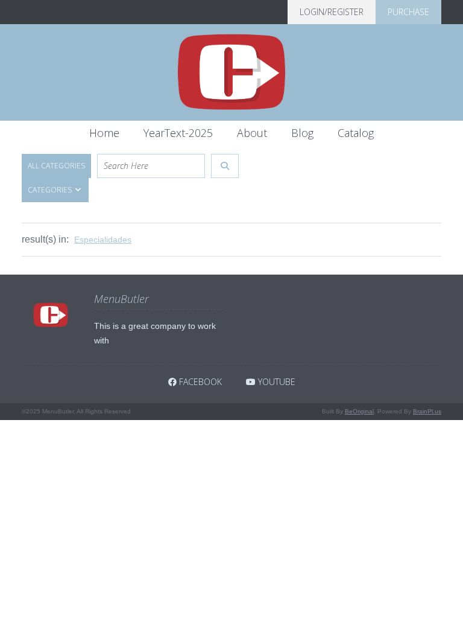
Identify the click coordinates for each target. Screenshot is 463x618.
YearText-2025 (178, 133)
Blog (302, 133)
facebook (199, 381)
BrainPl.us (427, 411)
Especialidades (102, 239)
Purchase (408, 12)
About (252, 133)
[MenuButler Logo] (231, 72)
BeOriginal (359, 411)
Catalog (356, 133)
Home (104, 133)
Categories (51, 190)
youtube (275, 381)
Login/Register (332, 12)
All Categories (56, 166)
